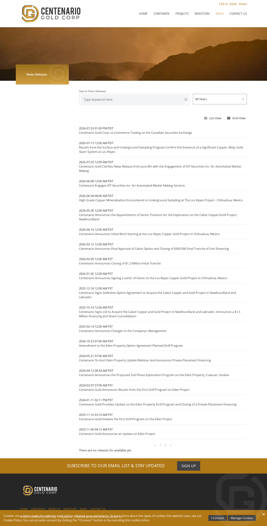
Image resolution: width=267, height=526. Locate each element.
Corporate (161, 14)
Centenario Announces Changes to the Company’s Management (123, 331)
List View (215, 118)
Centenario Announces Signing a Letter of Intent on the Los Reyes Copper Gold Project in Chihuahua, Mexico (153, 278)
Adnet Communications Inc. (106, 517)
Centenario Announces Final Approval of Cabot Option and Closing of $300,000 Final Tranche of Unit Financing (154, 249)
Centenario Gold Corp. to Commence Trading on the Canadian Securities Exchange (135, 133)
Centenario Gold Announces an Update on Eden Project (117, 434)
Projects (182, 14)
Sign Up (188, 465)
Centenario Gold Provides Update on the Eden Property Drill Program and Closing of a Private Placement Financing (157, 404)
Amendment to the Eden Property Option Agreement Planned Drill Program (131, 346)
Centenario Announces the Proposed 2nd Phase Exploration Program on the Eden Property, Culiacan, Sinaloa (154, 375)
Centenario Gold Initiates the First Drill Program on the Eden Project (125, 419)
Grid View (238, 118)
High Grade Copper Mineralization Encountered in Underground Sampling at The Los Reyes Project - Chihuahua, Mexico (161, 200)
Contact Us (238, 14)
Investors (202, 14)
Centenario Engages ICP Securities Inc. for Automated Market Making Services (132, 185)
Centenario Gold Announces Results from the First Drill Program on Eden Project (134, 390)
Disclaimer (66, 517)
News (220, 14)
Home (143, 14)
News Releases (37, 74)
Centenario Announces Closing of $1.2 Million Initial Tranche (120, 263)
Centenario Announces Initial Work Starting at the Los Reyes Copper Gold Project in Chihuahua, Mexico (149, 234)
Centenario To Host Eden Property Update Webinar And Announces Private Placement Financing (145, 360)
